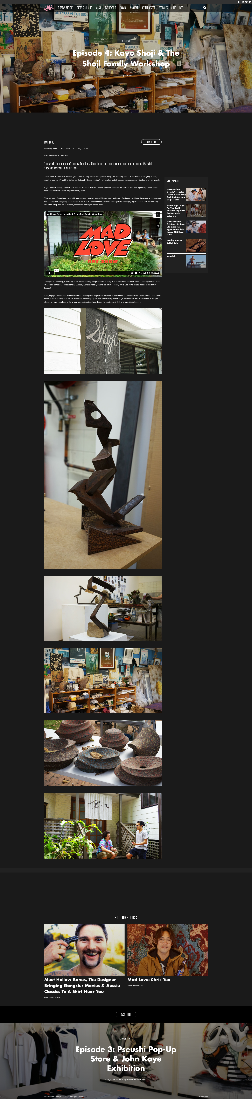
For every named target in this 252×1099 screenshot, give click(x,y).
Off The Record (148, 8)
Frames (123, 8)
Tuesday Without (66, 8)
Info (181, 8)
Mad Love (134, 8)
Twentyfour (110, 8)
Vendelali (171, 256)
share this (151, 142)
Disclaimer (203, 1097)
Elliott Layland (61, 149)
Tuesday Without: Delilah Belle (174, 242)
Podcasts (163, 8)
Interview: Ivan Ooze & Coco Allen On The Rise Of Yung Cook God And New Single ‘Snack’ (176, 195)
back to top (126, 1014)
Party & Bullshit (84, 8)
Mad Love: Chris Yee (148, 980)
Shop (173, 8)
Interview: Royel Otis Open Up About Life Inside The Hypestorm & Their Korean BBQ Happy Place (176, 228)
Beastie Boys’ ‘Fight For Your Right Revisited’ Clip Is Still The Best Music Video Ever (176, 211)
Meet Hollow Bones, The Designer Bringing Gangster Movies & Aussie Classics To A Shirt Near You (82, 986)
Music (98, 8)
